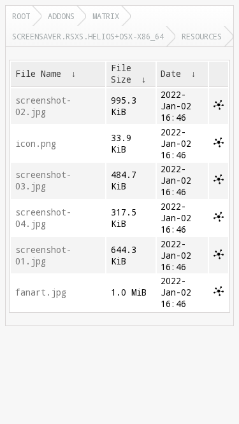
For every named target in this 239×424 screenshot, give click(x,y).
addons (61, 16)
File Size (121, 73)
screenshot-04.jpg (43, 218)
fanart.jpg (40, 292)
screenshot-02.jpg (43, 106)
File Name (38, 73)
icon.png (35, 143)
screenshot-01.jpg (43, 255)
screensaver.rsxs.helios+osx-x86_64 (88, 36)
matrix (105, 16)
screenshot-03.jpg (43, 180)
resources (202, 36)
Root (21, 16)
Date (171, 73)
